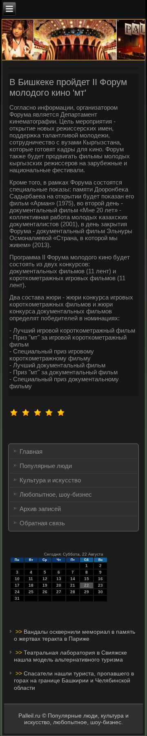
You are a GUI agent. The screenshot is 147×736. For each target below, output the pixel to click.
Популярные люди (46, 465)
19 (44, 585)
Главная (31, 451)
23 (100, 585)
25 (31, 592)
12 (44, 578)
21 (72, 585)
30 (100, 592)
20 (58, 585)
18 (31, 585)
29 (86, 592)
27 (58, 592)
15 (86, 578)
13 (58, 578)
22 (86, 585)
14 (72, 578)
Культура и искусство (50, 480)
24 (17, 592)
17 (17, 585)
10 (17, 578)
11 (31, 578)
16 (100, 578)
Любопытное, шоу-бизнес (56, 494)
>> (20, 631)
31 (17, 598)
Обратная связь (42, 523)
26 (44, 592)
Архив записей (40, 508)
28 (72, 592)
